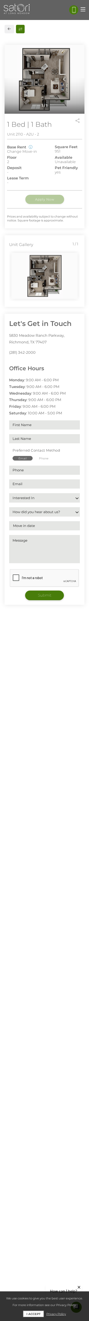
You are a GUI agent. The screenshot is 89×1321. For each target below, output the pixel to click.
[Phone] (73, 9)
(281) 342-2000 (22, 352)
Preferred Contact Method (36, 450)
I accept (33, 1314)
